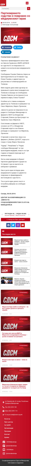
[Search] (28, 8)
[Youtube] (22, 225)
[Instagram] (18, 225)
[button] (27, 3)
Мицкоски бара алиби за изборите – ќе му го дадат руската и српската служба (15, 308)
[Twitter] (13, 225)
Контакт (7, 434)
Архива (6, 437)
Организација (8, 428)
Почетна (7, 419)
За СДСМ (7, 425)
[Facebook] (8, 225)
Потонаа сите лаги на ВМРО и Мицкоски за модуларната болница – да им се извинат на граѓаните (21, 252)
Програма (7, 431)
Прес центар (8, 422)
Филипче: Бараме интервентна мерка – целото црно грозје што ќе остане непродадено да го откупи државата (22, 281)
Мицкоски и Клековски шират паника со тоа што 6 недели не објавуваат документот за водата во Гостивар (21, 271)
